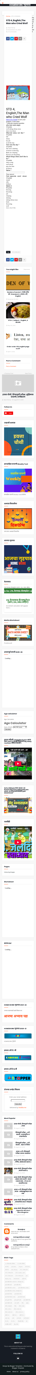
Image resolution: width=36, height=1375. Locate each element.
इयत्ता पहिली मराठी (8, 1303)
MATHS (7, 1269)
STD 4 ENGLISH (15, 16)
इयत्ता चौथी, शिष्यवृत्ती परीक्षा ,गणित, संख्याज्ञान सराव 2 (23, 1161)
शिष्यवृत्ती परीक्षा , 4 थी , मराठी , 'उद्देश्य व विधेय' (23, 1144)
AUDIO (7, 1266)
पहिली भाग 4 (22, 1315)
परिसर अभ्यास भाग (17, 1309)
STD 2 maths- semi (20, 1272)
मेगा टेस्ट (6, 1321)
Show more (27, 269)
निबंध (15, 1306)
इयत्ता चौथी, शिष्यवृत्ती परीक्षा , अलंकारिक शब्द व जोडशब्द (23, 1201)
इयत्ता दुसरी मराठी (17, 1300)
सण (26, 1321)
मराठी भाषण (19, 1318)
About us (15, 1371)
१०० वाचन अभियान (21, 1263)
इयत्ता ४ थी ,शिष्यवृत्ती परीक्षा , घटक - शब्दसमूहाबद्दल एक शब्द (23, 1191)
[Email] (20, 38)
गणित (23, 1303)
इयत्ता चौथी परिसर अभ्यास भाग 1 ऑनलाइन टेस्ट (14, 1281)
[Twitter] (12, 38)
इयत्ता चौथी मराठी (8, 1284)
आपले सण (24, 1278)
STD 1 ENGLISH (24, 1269)
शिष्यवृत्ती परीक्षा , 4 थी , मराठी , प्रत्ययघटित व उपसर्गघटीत (23, 1134)
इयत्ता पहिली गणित (27, 1300)
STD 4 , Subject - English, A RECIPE (18, 321)
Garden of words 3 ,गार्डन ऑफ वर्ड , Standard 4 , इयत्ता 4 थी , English (18, 294)
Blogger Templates (16, 1366)
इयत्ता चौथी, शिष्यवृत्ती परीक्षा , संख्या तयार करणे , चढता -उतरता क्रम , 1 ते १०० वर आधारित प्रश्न (23, 1180)
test (27, 1275)
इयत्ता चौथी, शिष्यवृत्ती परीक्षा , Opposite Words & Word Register (23, 1210)
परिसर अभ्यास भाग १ (9, 1312)
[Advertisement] (18, 63)
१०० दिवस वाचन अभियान (10, 1263)
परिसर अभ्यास (21, 1306)
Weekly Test (8, 1278)
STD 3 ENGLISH (9, 1275)
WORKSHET (17, 1278)
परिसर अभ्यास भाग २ (20, 1312)
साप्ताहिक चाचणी (8, 1324)
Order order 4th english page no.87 (18, 348)
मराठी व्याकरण (26, 1318)
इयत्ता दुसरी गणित (8, 1300)
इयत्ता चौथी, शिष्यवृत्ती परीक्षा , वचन (23, 1125)
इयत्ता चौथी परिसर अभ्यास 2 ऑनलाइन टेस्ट (13, 1291)
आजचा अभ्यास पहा (16, 1016)
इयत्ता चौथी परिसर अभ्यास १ (10, 1288)
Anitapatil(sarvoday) (21, 1237)
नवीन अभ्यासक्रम (8, 1306)
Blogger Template (18, 1368)
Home (8, 16)
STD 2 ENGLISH (9, 1272)
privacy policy (24, 1371)
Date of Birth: (8, 727)
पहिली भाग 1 (7, 1315)
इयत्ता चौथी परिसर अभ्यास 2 (23, 1288)
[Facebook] (8, 38)
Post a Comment (11, 366)
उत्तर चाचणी (16, 1303)
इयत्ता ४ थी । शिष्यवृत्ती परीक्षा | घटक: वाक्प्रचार (23, 1152)
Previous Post (9, 373)
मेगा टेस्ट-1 (13, 1321)
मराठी (13, 1318)
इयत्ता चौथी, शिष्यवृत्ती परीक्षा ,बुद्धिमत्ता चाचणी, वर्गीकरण (18, 395)
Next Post (28, 373)
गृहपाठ (27, 1303)
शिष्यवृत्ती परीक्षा (21, 1321)
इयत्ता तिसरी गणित (8, 1294)
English (21, 1266)
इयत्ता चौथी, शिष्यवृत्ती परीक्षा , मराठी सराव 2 (23, 1170)
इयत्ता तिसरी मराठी (21, 1297)
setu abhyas (14, 1269)
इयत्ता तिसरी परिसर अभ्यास (10, 1297)
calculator (13, 1266)
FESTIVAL (27, 1266)
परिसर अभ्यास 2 (8, 1309)
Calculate (7, 729)
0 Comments (12, 32)
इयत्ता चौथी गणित (17, 1284)
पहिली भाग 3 (14, 1315)
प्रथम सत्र (7, 1318)
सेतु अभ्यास (16, 1324)
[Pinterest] (16, 38)
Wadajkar (21, 1229)
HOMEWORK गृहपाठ (20, 5)
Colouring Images (9, 872)
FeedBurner (22, 1107)
